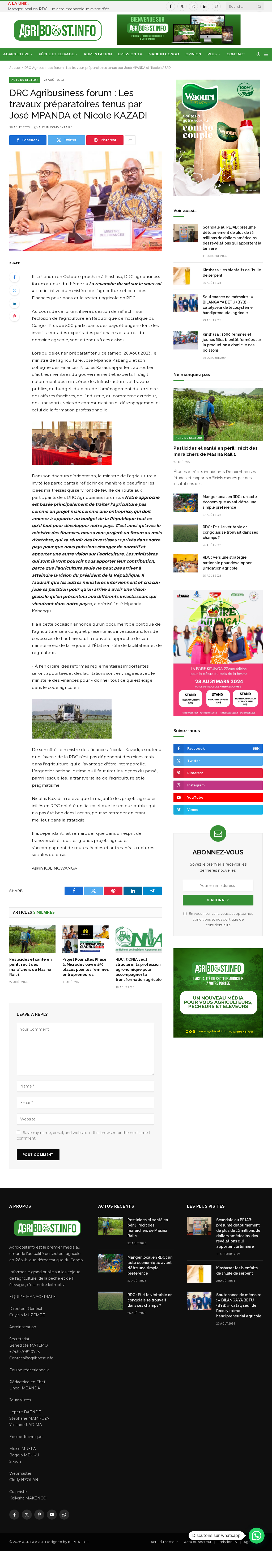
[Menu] (266, 54)
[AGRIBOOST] (57, 30)
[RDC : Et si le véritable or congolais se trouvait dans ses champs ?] (185, 533)
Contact (236, 54)
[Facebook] (14, 277)
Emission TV (130, 54)
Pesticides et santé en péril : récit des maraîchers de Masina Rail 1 (30, 967)
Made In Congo (163, 54)
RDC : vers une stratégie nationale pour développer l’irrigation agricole (227, 562)
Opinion (193, 54)
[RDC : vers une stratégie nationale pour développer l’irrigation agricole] (185, 563)
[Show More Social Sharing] (130, 140)
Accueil (15, 67)
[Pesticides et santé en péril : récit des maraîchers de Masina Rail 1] (32, 939)
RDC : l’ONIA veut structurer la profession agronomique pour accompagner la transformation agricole (139, 969)
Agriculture (16, 54)
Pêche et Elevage (56, 54)
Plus (212, 54)
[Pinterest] (14, 316)
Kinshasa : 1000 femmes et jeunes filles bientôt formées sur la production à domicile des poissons (232, 342)
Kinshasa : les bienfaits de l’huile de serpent (232, 272)
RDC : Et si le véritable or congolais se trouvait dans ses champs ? (230, 532)
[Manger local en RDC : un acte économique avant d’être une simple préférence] (185, 503)
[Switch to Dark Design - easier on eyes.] (258, 54)
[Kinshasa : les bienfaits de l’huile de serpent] (185, 276)
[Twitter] (14, 290)
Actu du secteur (24, 80)
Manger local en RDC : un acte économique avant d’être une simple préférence (61, 9)
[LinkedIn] (14, 303)
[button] (257, 1536)
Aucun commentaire (55, 127)
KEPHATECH (78, 1542)
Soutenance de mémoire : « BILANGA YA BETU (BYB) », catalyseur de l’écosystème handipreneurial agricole (228, 305)
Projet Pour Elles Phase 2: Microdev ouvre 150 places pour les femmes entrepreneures (85, 967)
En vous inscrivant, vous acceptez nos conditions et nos (220, 919)
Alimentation (98, 54)
